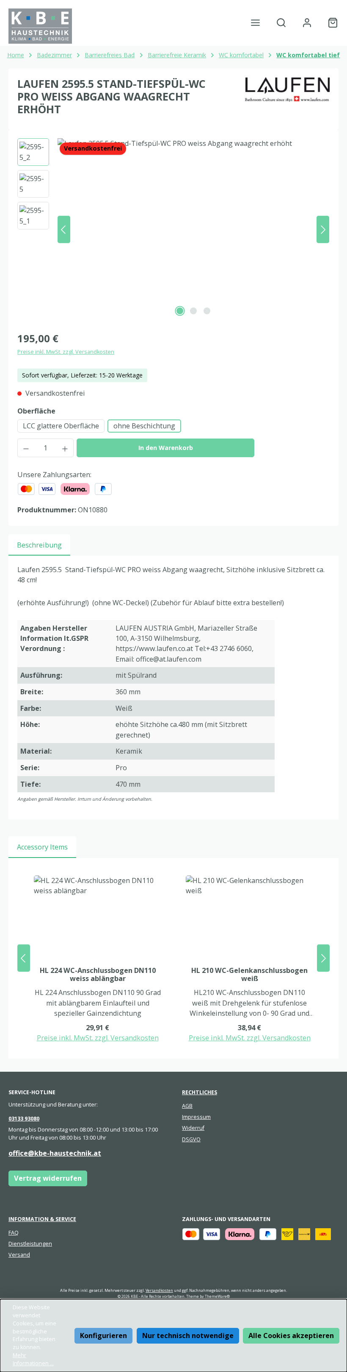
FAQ (13, 1232)
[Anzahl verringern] (25, 448)
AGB (187, 1105)
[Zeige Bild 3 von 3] (207, 310)
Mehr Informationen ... (33, 1359)
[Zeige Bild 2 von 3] (193, 310)
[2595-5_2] (193, 229)
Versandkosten (159, 1290)
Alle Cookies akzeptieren (291, 1335)
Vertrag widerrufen (48, 1178)
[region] (173, 229)
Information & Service (42, 1219)
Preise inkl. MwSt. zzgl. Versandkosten (65, 351)
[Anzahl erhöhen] (65, 448)
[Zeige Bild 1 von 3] (179, 310)
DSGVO (191, 1139)
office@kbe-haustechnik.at (54, 1153)
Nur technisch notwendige (188, 1335)
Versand (19, 1254)
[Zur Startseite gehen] (40, 26)
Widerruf (193, 1128)
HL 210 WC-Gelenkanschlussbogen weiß (249, 975)
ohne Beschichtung (144, 425)
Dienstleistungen (30, 1243)
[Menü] (255, 22)
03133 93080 (23, 1118)
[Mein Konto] (307, 22)
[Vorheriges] (64, 229)
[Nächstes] (323, 229)
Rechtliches (199, 1092)
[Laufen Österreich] (287, 99)
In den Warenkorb (165, 448)
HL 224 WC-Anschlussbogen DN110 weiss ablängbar (98, 975)
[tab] (39, 545)
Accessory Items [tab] (42, 847)
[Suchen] (281, 22)
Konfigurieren (103, 1335)
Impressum (196, 1117)
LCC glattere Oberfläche (61, 425)
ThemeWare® (217, 1296)
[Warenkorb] (330, 22)
